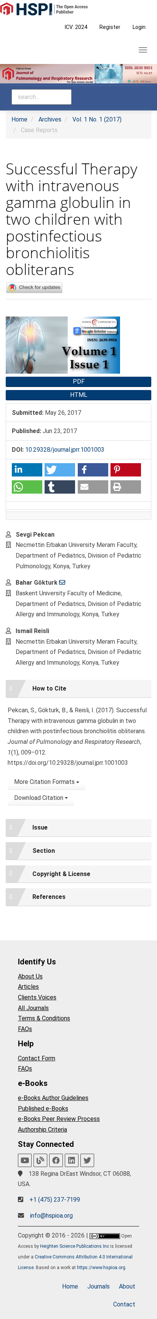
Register (109, 27)
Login (139, 27)
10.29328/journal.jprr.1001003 (64, 449)
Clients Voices (37, 997)
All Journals (33, 1008)
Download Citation (39, 797)
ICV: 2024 (76, 27)
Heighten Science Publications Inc (74, 1246)
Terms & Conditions (44, 1018)
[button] (27, 469)
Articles (28, 986)
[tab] (78, 688)
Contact (124, 1304)
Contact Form (36, 1058)
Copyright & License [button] (61, 874)
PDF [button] (79, 381)
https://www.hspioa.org (101, 1267)
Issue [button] (40, 827)
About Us (30, 976)
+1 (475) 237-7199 (54, 1199)
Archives (49, 119)
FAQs (25, 1029)
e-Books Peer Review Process (59, 1118)
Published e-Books (43, 1108)
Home (19, 119)
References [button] (49, 896)
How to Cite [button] (49, 688)
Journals (98, 1286)
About (127, 1286)
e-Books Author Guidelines (53, 1098)
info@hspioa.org (51, 1215)
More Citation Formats (45, 781)
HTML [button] (78, 394)
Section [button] (43, 850)
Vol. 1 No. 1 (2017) (97, 119)
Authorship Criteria (42, 1129)
